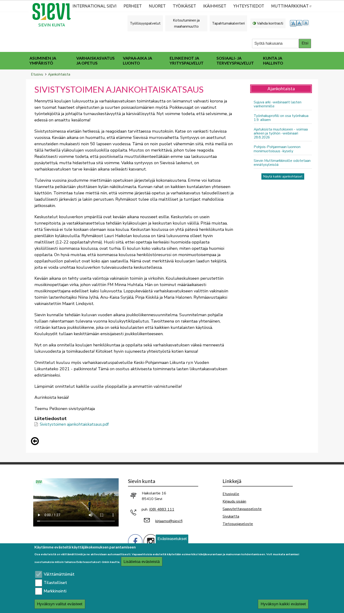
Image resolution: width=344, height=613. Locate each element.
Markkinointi (55, 591)
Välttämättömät (59, 574)
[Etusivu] (54, 15)
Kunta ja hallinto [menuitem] (273, 60)
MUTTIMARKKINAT (290, 6)
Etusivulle (231, 493)
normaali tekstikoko (299, 23)
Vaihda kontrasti (270, 23)
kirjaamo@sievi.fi (169, 521)
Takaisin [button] (36, 442)
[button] (36, 441)
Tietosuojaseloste (238, 523)
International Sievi (95, 6)
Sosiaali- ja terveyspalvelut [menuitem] (235, 60)
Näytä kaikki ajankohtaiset (282, 176)
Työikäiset (184, 6)
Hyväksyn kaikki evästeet (283, 604)
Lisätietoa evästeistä (142, 561)
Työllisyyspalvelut (145, 23)
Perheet (133, 6)
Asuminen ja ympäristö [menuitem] (42, 60)
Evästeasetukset (172, 539)
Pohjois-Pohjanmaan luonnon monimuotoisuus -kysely (277, 148)
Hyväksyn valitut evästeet (59, 604)
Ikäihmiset (214, 6)
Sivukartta (231, 516)
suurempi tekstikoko (293, 23)
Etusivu (37, 74)
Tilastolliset (55, 582)
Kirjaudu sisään (234, 501)
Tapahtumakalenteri (228, 23)
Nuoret (157, 6)
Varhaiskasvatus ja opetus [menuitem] (95, 60)
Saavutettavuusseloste (242, 508)
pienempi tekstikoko (306, 23)
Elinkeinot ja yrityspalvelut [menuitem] (187, 60)
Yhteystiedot (248, 6)
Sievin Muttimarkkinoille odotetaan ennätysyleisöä (282, 162)
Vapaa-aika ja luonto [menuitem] (137, 60)
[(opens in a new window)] (135, 541)
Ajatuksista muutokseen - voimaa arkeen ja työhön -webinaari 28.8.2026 (281, 133)
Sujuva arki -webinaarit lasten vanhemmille (277, 104)
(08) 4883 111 (161, 509)
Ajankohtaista (59, 74)
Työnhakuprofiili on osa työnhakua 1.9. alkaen (281, 117)
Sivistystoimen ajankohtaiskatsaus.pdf (74, 424)
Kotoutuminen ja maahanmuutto (186, 23)
